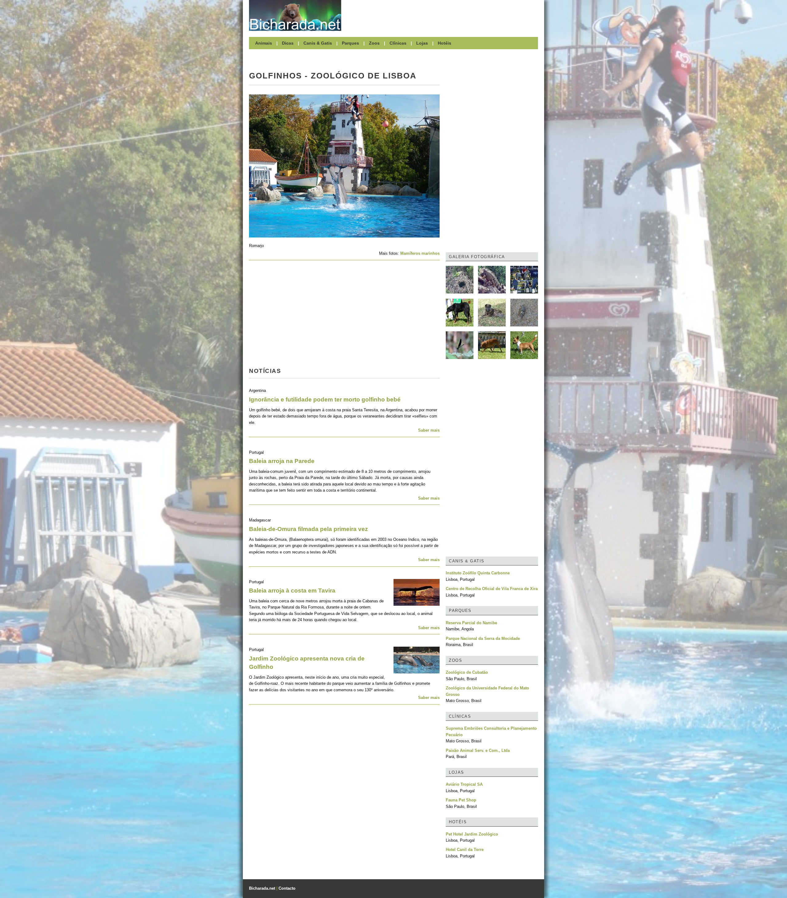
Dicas (288, 43)
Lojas (422, 43)
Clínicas (398, 43)
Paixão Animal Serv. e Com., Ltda (478, 750)
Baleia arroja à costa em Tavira (292, 590)
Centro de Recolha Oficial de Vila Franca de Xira (492, 588)
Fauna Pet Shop (461, 800)
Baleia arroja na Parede (281, 461)
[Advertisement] (442, 15)
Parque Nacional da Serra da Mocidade (483, 638)
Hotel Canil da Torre (465, 849)
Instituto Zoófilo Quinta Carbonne (478, 573)
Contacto (287, 888)
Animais (263, 43)
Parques (350, 43)
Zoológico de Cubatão (467, 672)
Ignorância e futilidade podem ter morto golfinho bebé (325, 399)
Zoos (374, 43)
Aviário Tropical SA (464, 784)
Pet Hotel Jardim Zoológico (472, 834)
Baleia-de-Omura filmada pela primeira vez (308, 529)
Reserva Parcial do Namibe (471, 623)
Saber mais (429, 430)
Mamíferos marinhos (420, 253)
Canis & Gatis (317, 43)
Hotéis (444, 43)
